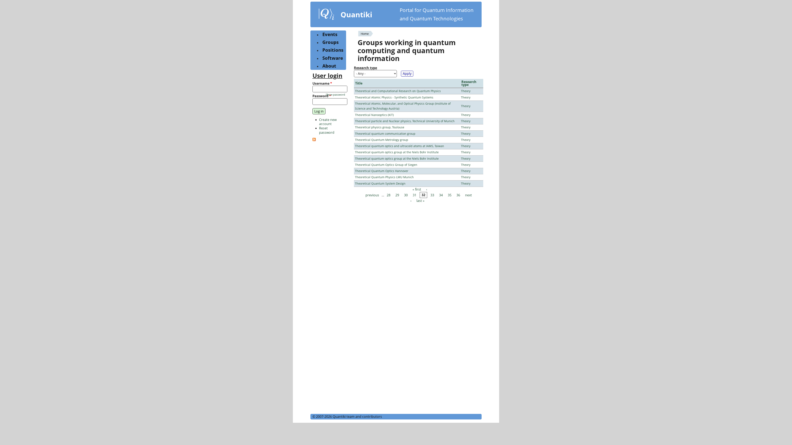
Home (365, 34)
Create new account (328, 121)
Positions (332, 50)
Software (332, 58)
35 (449, 195)
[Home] (326, 15)
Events (329, 34)
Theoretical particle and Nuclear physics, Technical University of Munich (405, 121)
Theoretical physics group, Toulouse (379, 127)
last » (420, 200)
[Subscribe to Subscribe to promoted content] (314, 140)
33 (432, 195)
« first (416, 189)
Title (358, 83)
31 (414, 195)
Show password (335, 94)
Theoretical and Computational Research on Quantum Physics (398, 91)
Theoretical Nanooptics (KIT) (374, 115)
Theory (465, 91)
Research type (365, 68)
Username (322, 83)
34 (441, 195)
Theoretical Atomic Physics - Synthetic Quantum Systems (394, 97)
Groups (330, 42)
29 (397, 195)
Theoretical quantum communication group (385, 134)
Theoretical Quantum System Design (380, 183)
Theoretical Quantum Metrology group (381, 140)
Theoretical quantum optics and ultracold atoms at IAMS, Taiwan (399, 146)
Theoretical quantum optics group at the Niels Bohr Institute (397, 152)
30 (406, 195)
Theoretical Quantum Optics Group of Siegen (386, 165)
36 (458, 195)
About (329, 66)
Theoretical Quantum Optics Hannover (381, 171)
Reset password (326, 130)
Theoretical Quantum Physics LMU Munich (384, 177)
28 (388, 195)
